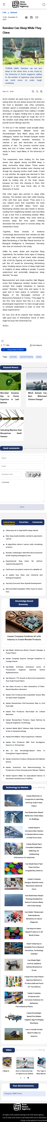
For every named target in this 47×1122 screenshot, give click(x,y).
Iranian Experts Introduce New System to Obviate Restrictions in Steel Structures (34, 832)
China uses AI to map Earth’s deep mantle (22, 530)
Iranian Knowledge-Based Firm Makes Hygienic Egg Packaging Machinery (34, 1018)
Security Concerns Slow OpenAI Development (24, 583)
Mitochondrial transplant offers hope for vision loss (24, 590)
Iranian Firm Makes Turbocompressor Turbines (24, 737)
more (40, 787)
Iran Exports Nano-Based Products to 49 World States (34, 932)
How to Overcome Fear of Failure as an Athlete (18, 1072)
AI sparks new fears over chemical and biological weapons (24, 576)
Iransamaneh (42, 1120)
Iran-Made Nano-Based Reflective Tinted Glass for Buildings (34, 816)
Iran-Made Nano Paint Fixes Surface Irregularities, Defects (34, 867)
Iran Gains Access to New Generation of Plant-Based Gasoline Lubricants (25, 688)
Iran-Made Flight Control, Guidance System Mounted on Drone (34, 965)
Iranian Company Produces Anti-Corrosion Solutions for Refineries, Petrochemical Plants (29, 1000)
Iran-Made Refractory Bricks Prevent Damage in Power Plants (25, 651)
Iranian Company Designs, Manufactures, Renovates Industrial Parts (34, 884)
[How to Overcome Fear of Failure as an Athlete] (18, 1063)
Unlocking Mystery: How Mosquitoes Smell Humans (11, 433)
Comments (37, 522)
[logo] (23, 4)
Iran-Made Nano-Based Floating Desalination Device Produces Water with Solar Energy (34, 900)
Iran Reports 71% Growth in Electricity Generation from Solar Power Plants (25, 679)
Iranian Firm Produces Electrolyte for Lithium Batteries (25, 713)
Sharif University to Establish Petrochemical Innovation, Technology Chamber (34, 949)
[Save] (31, 17)
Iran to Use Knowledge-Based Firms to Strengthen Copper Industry (25, 752)
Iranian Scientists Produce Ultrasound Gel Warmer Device (25, 760)
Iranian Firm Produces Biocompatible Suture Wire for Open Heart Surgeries (25, 696)
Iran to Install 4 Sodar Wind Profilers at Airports (34, 1033)
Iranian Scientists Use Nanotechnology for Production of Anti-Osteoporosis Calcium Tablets (25, 769)
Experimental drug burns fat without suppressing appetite (24, 562)
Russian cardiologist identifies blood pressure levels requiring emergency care (24, 554)
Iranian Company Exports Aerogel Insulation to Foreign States (25, 660)
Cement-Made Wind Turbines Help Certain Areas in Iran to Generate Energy (25, 730)
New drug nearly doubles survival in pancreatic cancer (24, 537)
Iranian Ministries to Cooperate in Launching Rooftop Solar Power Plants (34, 801)
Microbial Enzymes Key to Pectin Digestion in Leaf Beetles (9, 398)
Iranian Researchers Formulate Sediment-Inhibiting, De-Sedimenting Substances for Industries (28, 851)
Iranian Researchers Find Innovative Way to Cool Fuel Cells (25, 705)
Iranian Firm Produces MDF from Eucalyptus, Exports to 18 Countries (25, 744)
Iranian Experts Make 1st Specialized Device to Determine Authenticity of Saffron (25, 777)
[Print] (26, 17)
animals (13, 357)
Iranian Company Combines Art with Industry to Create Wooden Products (24, 638)
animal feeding (26, 357)
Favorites (23, 522)
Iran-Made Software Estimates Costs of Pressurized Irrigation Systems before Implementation (25, 670)
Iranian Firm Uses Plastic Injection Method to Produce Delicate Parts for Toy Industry (34, 982)
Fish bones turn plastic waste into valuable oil (24, 569)
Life (4, 12)
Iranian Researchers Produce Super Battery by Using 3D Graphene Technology (25, 721)
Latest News (9, 522)
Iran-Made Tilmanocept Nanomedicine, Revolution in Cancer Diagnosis (34, 917)
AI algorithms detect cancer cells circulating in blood (24, 546)
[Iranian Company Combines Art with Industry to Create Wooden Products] (24, 622)
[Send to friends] (36, 17)
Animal (13, 12)
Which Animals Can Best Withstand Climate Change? (37, 396)
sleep (38, 357)
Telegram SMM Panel (13, 1093)
